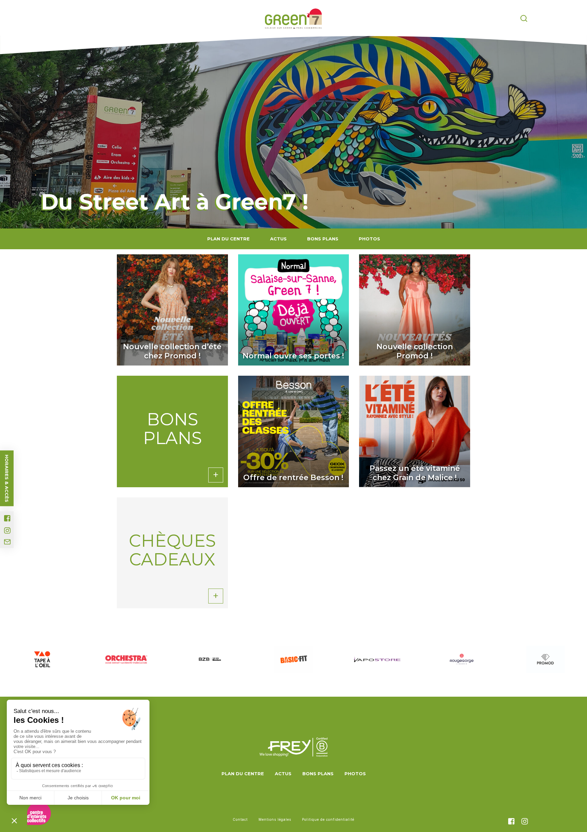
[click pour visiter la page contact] (7, 542)
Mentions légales (275, 819)
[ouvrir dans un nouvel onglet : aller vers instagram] (7, 530)
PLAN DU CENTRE (228, 238)
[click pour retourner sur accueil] (42, 659)
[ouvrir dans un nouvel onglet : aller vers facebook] (7, 518)
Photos (369, 238)
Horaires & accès (7, 478)
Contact (240, 819)
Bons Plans (322, 238)
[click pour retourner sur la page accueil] (293, 19)
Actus (278, 238)
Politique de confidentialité (328, 819)
